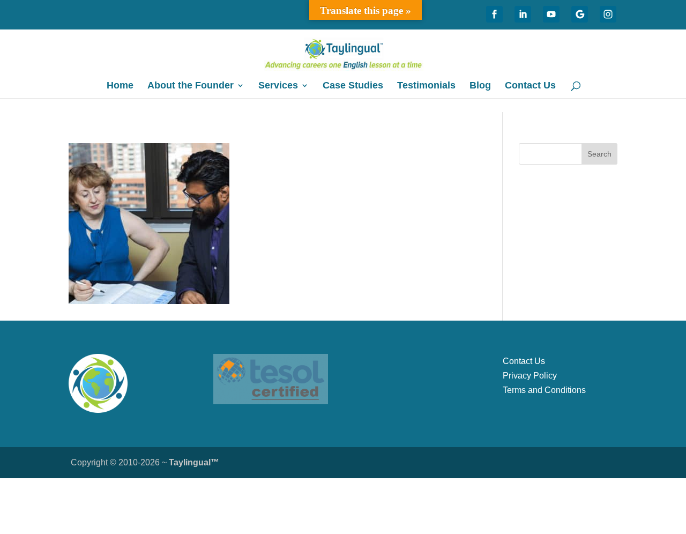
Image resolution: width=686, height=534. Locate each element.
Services (278, 86)
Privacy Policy (530, 375)
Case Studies (353, 86)
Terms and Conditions (544, 390)
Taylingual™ (194, 462)
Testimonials (426, 86)
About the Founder (190, 86)
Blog (480, 86)
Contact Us (530, 86)
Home (120, 86)
